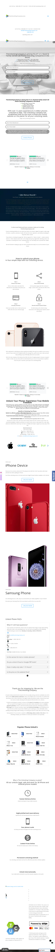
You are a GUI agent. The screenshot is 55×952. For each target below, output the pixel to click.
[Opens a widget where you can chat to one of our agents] (5, 949)
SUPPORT (11, 9)
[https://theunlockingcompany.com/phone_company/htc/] (45, 445)
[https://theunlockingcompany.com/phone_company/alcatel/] (22, 445)
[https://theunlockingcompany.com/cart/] (45, 41)
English (43, 950)
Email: (27, 30)
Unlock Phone (27, 82)
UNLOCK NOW (27, 480)
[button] (7, 445)
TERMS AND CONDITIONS (36, 893)
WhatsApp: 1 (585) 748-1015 (39, 9)
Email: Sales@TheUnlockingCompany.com (23, 9)
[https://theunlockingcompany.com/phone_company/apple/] (10, 445)
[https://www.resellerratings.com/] (14, 886)
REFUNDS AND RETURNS (35, 896)
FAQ (31, 891)
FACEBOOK (32, 889)
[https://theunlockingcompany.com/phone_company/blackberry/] (33, 445)
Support (31, 900)
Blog (31, 898)
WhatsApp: (27, 32)
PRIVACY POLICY (33, 895)
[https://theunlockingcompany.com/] (16, 16)
